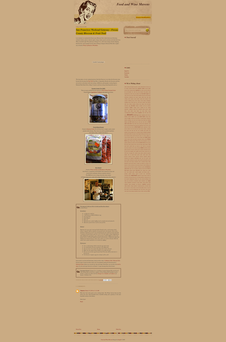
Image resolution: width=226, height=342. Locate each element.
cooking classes (136, 107)
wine (139, 189)
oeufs (140, 151)
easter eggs (136, 116)
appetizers (138, 90)
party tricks (148, 154)
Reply (81, 301)
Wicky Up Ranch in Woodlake (90, 45)
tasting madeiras (141, 177)
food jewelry (139, 123)
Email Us (126, 71)
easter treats (142, 116)
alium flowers (143, 86)
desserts (130, 114)
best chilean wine (138, 93)
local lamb (143, 146)
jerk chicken (132, 142)
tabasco (145, 175)
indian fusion (148, 137)
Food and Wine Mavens (133, 4)
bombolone (126, 97)
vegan (149, 180)
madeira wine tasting (133, 147)
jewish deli (137, 142)
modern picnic (137, 149)
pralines (146, 160)
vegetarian (149, 184)
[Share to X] (107, 280)
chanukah (126, 102)
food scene (129, 127)
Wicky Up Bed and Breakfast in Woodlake (100, 169)
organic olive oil (127, 154)
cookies (131, 107)
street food (134, 175)
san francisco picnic (141, 166)
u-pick (140, 180)
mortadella (146, 149)
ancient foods (126, 90)
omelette (149, 153)
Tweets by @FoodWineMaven (143, 17)
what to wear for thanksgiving (132, 189)
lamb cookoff (129, 146)
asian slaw (146, 90)
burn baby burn (147, 97)
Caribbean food (131, 100)
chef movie (140, 102)
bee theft (134, 92)
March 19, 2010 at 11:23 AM (92, 290)
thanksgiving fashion (133, 179)
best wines (131, 95)
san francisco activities (144, 163)
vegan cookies (139, 182)
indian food (142, 137)
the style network (141, 179)
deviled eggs (136, 115)
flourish (133, 121)
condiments (126, 107)
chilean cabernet (132, 104)
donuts (140, 115)
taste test (136, 177)
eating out (126, 118)
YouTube (126, 77)
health (127, 134)
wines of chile (140, 191)
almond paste (134, 88)
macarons (149, 146)
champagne (148, 100)
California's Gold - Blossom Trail (112, 260)
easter (133, 116)
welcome (146, 185)
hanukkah (145, 132)
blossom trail (144, 95)
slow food (126, 172)
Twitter (126, 75)
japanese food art (147, 140)
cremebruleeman (127, 112)
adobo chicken (127, 86)
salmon (138, 163)
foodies (128, 128)
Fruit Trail (90, 81)
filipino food (126, 121)
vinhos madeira (127, 185)
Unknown (82, 290)
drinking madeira (127, 116)
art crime (142, 90)
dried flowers (148, 115)
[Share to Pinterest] (111, 280)
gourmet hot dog (127, 132)
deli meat (147, 112)
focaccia (136, 121)
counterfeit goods (141, 109)
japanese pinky (127, 142)
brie (134, 97)
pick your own (142, 158)
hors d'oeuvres (127, 135)
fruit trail (133, 130)
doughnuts (143, 115)
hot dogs (136, 135)
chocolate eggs (127, 105)
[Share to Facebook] (109, 280)
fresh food (136, 128)
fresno (140, 128)
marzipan (138, 147)
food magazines (145, 123)
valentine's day (144, 180)
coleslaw (149, 105)
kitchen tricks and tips (135, 144)
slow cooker (148, 170)
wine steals (126, 191)
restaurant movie (137, 161)
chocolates (133, 105)
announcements (133, 90)
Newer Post (78, 329)
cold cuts (145, 105)
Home (98, 329)
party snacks (142, 154)
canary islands (136, 98)
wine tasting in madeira (133, 191)
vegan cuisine (145, 182)
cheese (129, 102)
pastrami (145, 156)
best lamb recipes (145, 93)
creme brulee (130, 111)
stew (144, 173)
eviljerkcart (148, 118)
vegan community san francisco (130, 182)
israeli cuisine (127, 139)
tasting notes (146, 177)
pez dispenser (131, 158)
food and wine (141, 121)
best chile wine (131, 93)
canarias (131, 98)
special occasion (139, 173)
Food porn (135, 125)
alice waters (138, 86)
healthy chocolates (132, 134)
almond (130, 88)
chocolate (149, 104)
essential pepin (143, 118)
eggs (129, 118)
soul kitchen (144, 172)
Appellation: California (96, 92)
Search (147, 30)
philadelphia (136, 158)
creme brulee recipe (146, 111)
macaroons (126, 147)
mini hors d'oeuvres (130, 149)
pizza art (133, 160)
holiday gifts (143, 134)
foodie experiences (144, 127)
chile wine (126, 104)
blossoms (149, 95)
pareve (138, 154)
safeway (134, 163)
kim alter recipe (127, 144)
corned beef (135, 109)
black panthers (139, 95)
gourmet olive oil (134, 132)
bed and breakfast (127, 92)
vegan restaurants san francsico (135, 184)
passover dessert (132, 156)
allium (127, 88)
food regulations (140, 125)
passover (126, 156)
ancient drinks (148, 88)
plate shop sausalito (139, 160)
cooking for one (143, 107)
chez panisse (148, 102)
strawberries (148, 173)
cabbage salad (127, 98)
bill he (135, 95)
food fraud (134, 123)
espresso (138, 118)
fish (130, 121)
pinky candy (129, 160)
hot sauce (140, 135)
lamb (125, 146)
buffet (143, 97)
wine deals (143, 189)
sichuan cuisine (132, 170)
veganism (144, 184)
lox (145, 146)
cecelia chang (137, 100)
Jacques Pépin (129, 140)
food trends (137, 127)
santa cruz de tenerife (133, 168)
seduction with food (142, 168)
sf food (147, 168)
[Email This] (104, 280)
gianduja (141, 130)
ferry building (148, 120)
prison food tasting (130, 161)
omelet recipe (137, 153)
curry (143, 112)
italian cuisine (144, 139)
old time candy (144, 151)
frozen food (129, 130)
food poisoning (130, 125)
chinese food (144, 104)
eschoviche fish (134, 118)
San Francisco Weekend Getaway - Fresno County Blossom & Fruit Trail (97, 31)
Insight (119, 339)
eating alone (148, 116)
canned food (142, 98)
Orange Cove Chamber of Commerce (106, 273)
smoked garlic (132, 172)
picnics (125, 160)
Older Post (118, 329)
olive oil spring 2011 (130, 153)
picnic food (148, 158)
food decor (129, 123)
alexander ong (133, 86)
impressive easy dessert (135, 137)
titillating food (148, 179)
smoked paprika (138, 172)
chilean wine (138, 104)
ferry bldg (143, 120)
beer (137, 92)
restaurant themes (144, 161)
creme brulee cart (137, 111)
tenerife (127, 179)
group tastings (140, 132)
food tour (133, 127)
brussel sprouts (138, 97)
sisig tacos (138, 170)
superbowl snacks (140, 175)
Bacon (149, 90)
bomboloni (131, 97)
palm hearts (134, 154)
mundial (131, 151)
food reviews (146, 125)
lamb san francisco (136, 146)
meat (142, 148)
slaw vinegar (142, 170)
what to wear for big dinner (138, 187)
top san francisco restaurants (132, 180)
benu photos (146, 92)
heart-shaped (138, 134)
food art (146, 121)
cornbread (131, 109)
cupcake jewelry (134, 112)
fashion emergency (128, 120)
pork (144, 160)
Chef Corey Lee (134, 102)
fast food (133, 120)
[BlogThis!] (106, 280)
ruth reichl (131, 163)
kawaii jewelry (148, 142)
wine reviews (148, 189)
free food (132, 128)
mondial (141, 149)
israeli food (132, 139)
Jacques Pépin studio (136, 140)
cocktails (140, 105)
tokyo (125, 180)
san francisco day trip (134, 165)
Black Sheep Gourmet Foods (109, 90)
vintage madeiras (134, 185)
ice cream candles (145, 135)
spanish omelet (132, 173)
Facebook (126, 73)
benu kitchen (140, 92)
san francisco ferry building (144, 165)
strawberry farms (127, 175)
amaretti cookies (141, 88)
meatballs (145, 147)
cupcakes (140, 112)
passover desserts (139, 156)
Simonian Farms (90, 129)
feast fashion (138, 120)
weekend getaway (141, 185)
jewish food (142, 142)
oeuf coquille (136, 151)
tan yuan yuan (131, 177)
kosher (141, 144)
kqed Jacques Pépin (147, 144)
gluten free (148, 130)
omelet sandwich (143, 153)
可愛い (149, 191)
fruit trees (138, 130)
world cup (145, 191)
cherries (143, 102)
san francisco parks (133, 166)
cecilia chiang (143, 100)
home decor (148, 134)
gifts (145, 130)
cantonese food (148, 98)
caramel (125, 100)
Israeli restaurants (138, 139)
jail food (142, 140)
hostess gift (132, 135)
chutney (137, 105)
